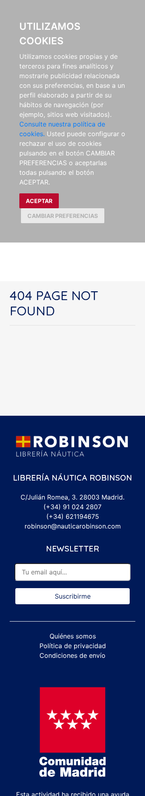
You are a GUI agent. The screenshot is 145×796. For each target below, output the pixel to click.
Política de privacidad (72, 646)
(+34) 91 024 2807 (73, 507)
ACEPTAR (39, 200)
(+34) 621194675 (72, 516)
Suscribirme (73, 596)
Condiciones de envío (72, 655)
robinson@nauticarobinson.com (73, 526)
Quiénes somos (73, 636)
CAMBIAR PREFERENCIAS (62, 215)
